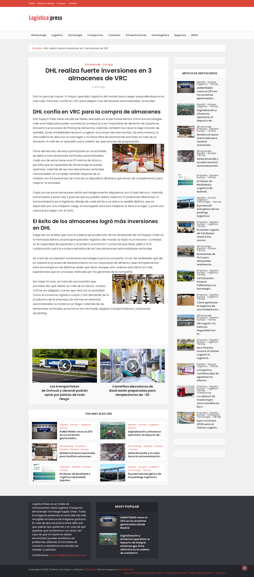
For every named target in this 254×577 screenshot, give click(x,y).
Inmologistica (160, 35)
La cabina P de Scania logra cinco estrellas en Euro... (208, 401)
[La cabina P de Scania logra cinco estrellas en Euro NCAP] (187, 391)
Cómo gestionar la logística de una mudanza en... (208, 306)
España (64, 424)
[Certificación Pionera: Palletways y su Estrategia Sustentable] (187, 275)
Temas (63, 428)
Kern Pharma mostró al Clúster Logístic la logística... (208, 353)
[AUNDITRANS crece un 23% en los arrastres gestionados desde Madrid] (187, 87)
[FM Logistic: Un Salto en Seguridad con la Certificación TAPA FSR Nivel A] (187, 320)
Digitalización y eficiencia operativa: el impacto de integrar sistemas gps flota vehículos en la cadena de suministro (135, 544)
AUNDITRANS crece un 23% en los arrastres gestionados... (76, 435)
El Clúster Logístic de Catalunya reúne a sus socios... (208, 235)
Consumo (114, 35)
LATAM (72, 3)
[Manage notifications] (244, 568)
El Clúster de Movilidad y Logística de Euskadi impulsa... (75, 477)
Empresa (81, 446)
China (32, 3)
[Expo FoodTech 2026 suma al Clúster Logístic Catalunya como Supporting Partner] (187, 418)
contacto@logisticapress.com (67, 555)
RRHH (194, 35)
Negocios (180, 35)
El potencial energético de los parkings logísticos (144, 475)
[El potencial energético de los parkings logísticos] (187, 203)
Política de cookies (176, 573)
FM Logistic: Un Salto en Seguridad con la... (206, 329)
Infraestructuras (136, 35)
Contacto (220, 573)
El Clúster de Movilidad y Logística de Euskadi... (205, 186)
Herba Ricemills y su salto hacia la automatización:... (145, 454)
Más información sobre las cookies (144, 573)
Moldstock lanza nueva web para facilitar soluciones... (77, 454)
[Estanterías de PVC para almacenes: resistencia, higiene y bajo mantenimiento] (187, 251)
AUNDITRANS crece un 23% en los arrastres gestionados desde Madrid (134, 523)
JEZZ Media (90, 569)
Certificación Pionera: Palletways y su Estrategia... (206, 283)
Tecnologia (75, 35)
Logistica (57, 35)
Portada (36, 48)
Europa (61, 3)
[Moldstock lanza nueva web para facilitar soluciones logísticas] (187, 132)
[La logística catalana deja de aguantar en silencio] (187, 369)
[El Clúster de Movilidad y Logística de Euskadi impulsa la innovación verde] (187, 180)
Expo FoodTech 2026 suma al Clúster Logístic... (208, 424)
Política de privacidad (201, 573)
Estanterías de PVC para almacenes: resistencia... (206, 259)
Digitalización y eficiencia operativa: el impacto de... (145, 433)
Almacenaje (38, 35)
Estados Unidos (46, 3)
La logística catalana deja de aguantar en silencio (208, 375)
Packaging (213, 415)
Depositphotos (125, 569)
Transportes (95, 35)
